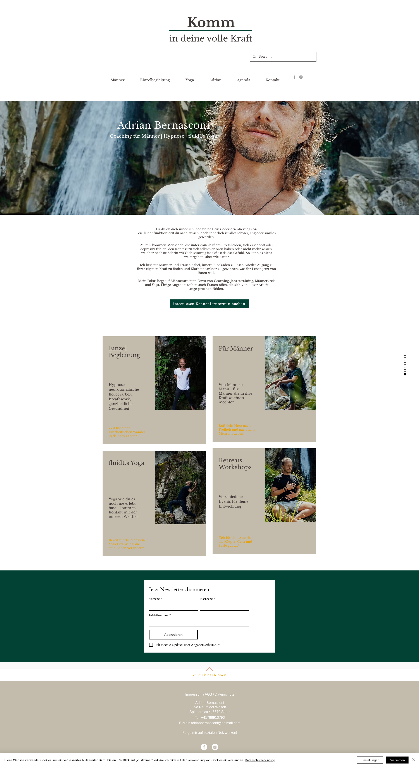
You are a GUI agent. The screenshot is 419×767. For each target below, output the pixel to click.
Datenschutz (224, 694)
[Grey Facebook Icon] (294, 77)
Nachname (208, 599)
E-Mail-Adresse (160, 615)
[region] (154, 390)
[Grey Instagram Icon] (301, 77)
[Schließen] (413, 760)
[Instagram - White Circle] (215, 747)
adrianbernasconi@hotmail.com (215, 723)
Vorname (156, 599)
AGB (208, 694)
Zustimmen (397, 760)
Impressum (193, 694)
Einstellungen (370, 760)
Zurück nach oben (210, 675)
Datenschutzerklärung (260, 760)
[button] (117, 78)
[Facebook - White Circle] (204, 747)
